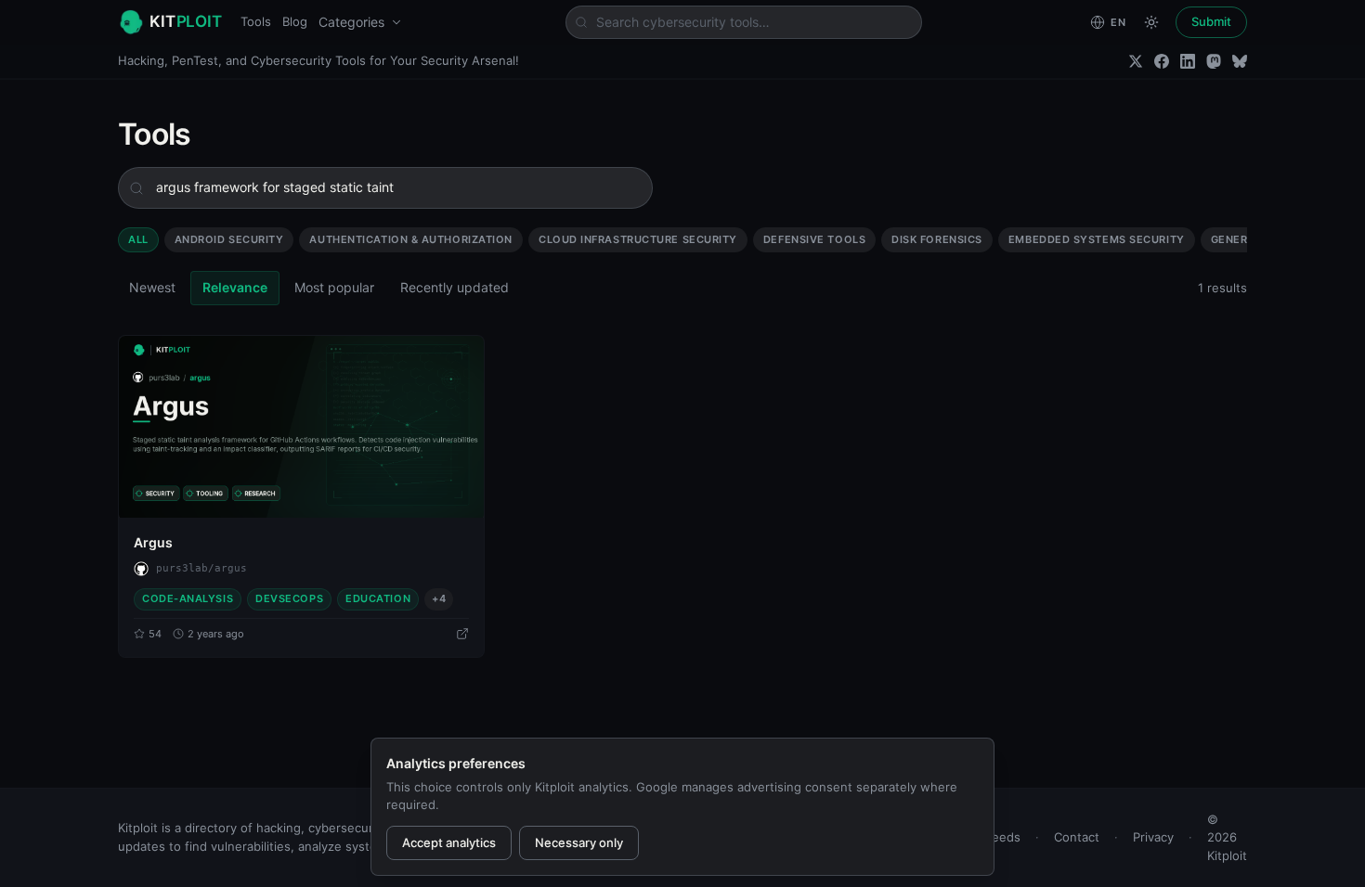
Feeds (1002, 836)
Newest (152, 287)
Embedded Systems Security (1096, 239)
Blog (294, 21)
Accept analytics (449, 842)
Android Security (229, 239)
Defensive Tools (814, 239)
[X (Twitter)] (1135, 61)
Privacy (1153, 836)
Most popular (334, 287)
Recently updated (454, 287)
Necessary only (579, 842)
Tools (255, 21)
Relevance (234, 287)
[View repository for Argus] (462, 633)
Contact (1076, 836)
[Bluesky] (1239, 61)
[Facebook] (1161, 61)
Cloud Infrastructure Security (638, 239)
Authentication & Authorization (411, 239)
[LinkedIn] (1187, 61)
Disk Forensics (936, 239)
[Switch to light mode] (1151, 22)
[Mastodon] (1213, 61)
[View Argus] (301, 427)
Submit (1211, 21)
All (138, 239)
